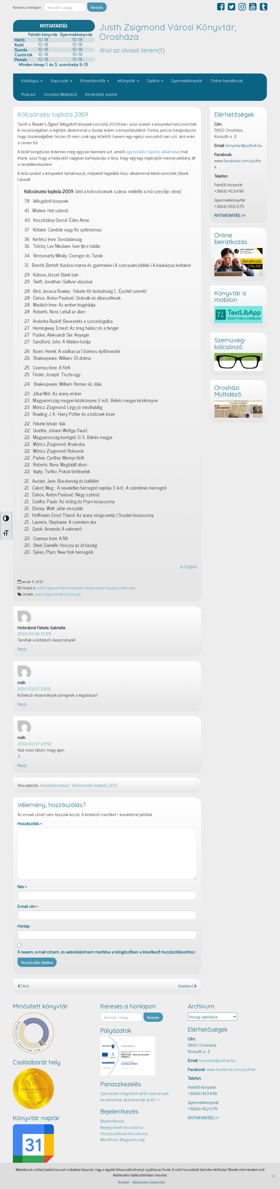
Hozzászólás (30, 823)
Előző (24, 986)
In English (188, 566)
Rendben (124, 1182)
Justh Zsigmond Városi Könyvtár (59, 588)
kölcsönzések (94, 588)
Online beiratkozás (227, 80)
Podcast (28, 94)
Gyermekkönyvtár (186, 80)
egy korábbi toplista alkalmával (153, 151)
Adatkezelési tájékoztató (148, 1182)
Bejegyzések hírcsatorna (121, 1127)
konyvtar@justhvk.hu (244, 145)
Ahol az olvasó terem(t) (132, 50)
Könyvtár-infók (93, 80)
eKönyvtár (126, 80)
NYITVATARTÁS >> (230, 215)
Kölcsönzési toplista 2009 (53, 114)
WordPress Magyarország (122, 1139)
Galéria (154, 80)
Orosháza (112, 588)
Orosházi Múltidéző (60, 94)
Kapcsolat (60, 80)
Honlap (24, 926)
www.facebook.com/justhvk (237, 163)
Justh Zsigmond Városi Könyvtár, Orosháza (167, 32)
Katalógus (30, 80)
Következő (186, 986)
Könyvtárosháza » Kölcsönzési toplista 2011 (79, 784)
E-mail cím (28, 906)
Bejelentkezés (112, 1120)
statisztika (127, 588)
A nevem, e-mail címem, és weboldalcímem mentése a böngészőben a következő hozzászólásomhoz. (107, 952)
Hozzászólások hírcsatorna (123, 1133)
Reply (22, 648)
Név (22, 886)
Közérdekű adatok (101, 94)
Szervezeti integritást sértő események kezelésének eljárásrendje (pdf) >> (134, 1096)
